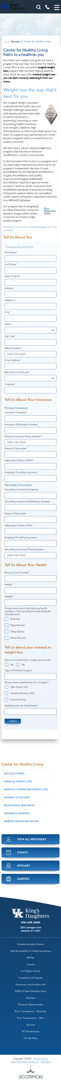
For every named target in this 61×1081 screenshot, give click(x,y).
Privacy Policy (41, 1058)
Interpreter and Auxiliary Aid (30, 984)
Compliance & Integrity (30, 977)
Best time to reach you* (17, 372)
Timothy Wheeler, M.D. (22, 693)
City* (7, 312)
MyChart (30, 998)
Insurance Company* (16, 412)
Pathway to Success (17, 797)
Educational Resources (19, 805)
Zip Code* (10, 336)
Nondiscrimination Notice (30, 944)
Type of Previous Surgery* (19, 670)
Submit (13, 721)
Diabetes (15, 618)
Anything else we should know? (21, 705)
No (23, 664)
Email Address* (13, 360)
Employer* (10, 384)
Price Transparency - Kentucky (30, 1011)
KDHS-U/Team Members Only (30, 991)
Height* (9, 584)
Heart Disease (18, 637)
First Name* (11, 252)
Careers (31, 964)
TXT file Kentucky (30, 1031)
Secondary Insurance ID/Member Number (27, 501)
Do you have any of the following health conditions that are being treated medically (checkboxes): (28, 611)
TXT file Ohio (30, 1038)
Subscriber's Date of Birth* (19, 460)
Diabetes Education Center (21, 821)
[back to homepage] (6, 42)
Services (15, 41)
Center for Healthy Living (22, 764)
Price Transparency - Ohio (30, 1018)
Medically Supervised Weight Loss (26, 789)
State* (8, 324)
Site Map (45, 1061)
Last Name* (11, 264)
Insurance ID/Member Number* (22, 424)
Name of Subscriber (15, 513)
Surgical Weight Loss (18, 781)
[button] (57, 7)
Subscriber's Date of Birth (18, 525)
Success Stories (14, 773)
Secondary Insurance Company (21, 489)
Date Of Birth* (12, 276)
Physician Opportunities (30, 1004)
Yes (12, 664)
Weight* (9, 596)
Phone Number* (13, 348)
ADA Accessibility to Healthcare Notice (30, 951)
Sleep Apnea (17, 631)
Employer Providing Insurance (21, 537)
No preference (18, 699)
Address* (10, 288)
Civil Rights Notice (30, 971)
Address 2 (10, 300)
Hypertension (17, 625)
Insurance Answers (16, 813)
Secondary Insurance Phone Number (24, 549)
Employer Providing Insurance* (21, 472)
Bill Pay (30, 957)
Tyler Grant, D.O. (19, 686)
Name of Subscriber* (16, 448)
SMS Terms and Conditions (25, 1061)
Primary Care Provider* (17, 572)
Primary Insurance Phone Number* (23, 436)
